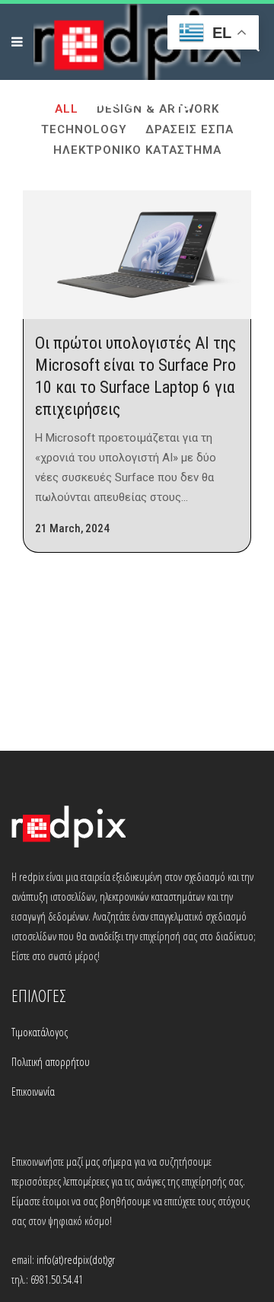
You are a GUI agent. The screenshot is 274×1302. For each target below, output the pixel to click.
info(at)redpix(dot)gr (76, 1259)
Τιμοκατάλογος (39, 1031)
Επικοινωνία (33, 1091)
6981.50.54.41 (56, 1279)
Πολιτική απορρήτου (50, 1061)
